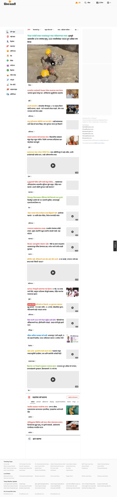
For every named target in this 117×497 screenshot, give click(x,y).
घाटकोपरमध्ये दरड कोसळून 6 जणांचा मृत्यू (89, 488)
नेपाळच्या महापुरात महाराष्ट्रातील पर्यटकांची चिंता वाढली (58, 484)
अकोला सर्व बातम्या (73, 397)
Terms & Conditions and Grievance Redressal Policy (94, 120)
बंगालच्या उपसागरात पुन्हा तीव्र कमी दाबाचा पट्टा (104, 486)
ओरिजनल (30, 116)
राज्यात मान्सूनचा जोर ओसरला (40, 486)
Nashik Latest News (86, 476)
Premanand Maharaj (102, 468)
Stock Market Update (71, 464)
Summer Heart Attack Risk (25, 468)
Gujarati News (69, 470)
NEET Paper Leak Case (87, 464)
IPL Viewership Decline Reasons (42, 464)
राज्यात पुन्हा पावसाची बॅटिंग (56, 488)
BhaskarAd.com (87, 138)
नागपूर (73, 402)
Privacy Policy (103, 122)
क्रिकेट (30, 345)
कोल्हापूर (52, 402)
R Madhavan (85, 468)
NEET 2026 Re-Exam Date (10, 468)
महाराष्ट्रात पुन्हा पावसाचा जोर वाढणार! (11, 486)
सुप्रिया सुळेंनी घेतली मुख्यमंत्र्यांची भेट (42, 484)
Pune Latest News (55, 476)
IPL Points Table (54, 468)
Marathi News (38, 468)
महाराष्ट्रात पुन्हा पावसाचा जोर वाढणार (73, 488)
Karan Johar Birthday (9, 470)
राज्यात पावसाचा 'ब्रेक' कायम (71, 486)
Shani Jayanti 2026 (39, 466)
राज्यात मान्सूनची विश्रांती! (55, 486)
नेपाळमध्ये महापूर (22, 484)
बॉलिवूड (30, 330)
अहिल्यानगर (45, 402)
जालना (30, 254)
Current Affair (100, 466)
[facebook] (68, 85)
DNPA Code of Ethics (99, 143)
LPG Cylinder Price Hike (25, 464)
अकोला (33, 402)
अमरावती (38, 402)
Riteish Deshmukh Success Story (58, 466)
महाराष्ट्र (30, 192)
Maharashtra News (8, 476)
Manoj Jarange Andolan (9, 466)
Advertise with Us (86, 118)
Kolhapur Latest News (102, 476)
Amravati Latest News (9, 478)
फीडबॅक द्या (115, 245)
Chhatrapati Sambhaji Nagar (26, 476)
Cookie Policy (95, 122)
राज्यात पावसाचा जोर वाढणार (40, 488)
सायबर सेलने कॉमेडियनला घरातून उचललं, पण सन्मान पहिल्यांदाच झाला (73, 484)
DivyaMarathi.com (87, 133)
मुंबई (29, 100)
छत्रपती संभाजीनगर (60, 402)
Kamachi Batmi (85, 466)
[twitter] (72, 85)
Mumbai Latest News (40, 476)
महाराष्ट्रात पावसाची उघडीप (102, 484)
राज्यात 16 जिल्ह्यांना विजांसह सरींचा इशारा (89, 484)
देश (29, 207)
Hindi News (53, 470)
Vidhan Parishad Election (103, 464)
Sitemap (94, 118)
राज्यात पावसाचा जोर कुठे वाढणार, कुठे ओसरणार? (11, 488)
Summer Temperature (24, 466)
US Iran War (6, 464)
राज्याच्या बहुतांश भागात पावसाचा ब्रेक (89, 486)
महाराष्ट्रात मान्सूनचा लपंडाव (24, 488)
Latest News (22, 470)
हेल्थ (29, 176)
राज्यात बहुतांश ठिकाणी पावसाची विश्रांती (11, 484)
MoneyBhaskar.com (88, 136)
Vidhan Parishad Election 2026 (58, 464)
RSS (90, 122)
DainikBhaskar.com (88, 127)
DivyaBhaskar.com (87, 129)
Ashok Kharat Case (70, 466)
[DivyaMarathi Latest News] (10, 4)
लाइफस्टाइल (31, 361)
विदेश (29, 85)
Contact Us (85, 122)
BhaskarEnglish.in (87, 131)
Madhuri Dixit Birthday (40, 470)
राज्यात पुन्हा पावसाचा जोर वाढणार (25, 486)
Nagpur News (69, 476)
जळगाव (69, 402)
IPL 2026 (68, 468)
